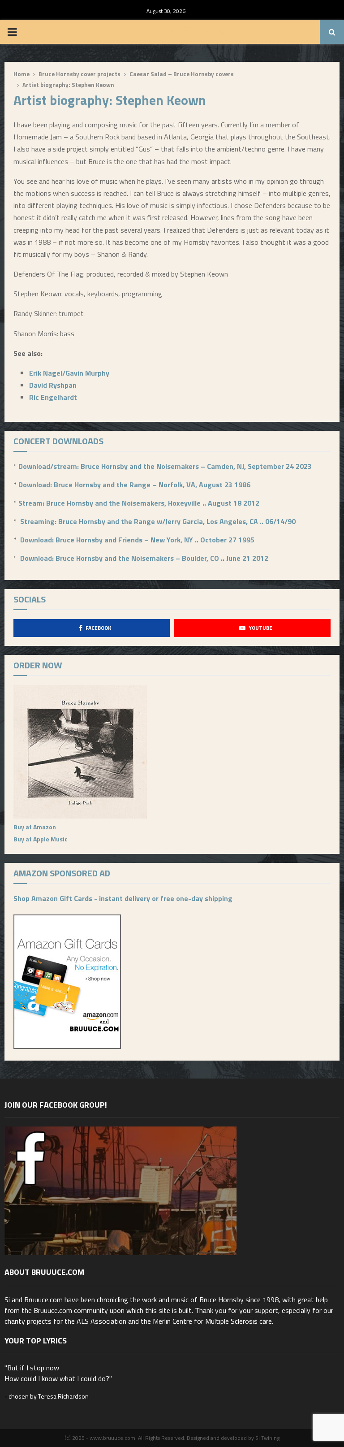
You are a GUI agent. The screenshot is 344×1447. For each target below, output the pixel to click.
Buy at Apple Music (40, 839)
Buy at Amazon (34, 827)
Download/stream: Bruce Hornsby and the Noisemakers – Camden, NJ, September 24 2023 (165, 466)
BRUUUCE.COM (172, 32)
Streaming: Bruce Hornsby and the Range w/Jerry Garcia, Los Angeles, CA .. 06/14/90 (158, 521)
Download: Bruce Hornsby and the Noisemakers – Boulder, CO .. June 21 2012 (144, 558)
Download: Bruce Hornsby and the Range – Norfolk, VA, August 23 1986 (134, 484)
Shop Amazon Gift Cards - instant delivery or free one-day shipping (122, 898)
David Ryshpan (53, 385)
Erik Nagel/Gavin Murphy (69, 373)
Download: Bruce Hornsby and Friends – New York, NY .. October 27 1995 (137, 539)
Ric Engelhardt (53, 397)
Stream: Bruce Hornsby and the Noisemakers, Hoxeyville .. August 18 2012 (138, 503)
